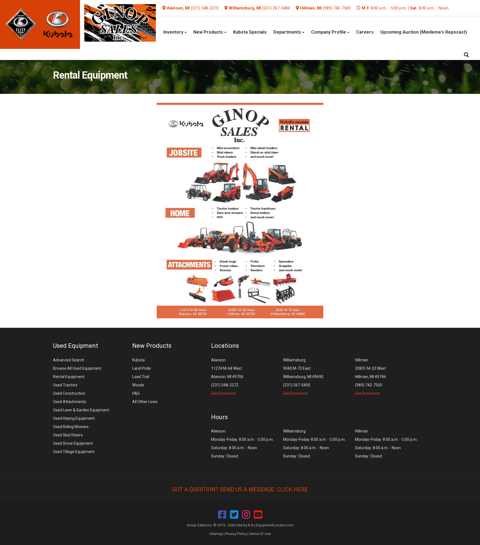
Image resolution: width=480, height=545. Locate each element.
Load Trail (140, 376)
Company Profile (329, 32)
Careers (365, 32)
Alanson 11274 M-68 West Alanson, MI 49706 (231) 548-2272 (227, 377)
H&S (136, 393)
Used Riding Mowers (71, 426)
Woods (138, 385)
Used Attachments (69, 401)
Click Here (292, 489)
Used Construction (69, 393)
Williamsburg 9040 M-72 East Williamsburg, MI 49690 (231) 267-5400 (303, 377)
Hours (219, 417)
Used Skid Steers (68, 435)
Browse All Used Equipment (77, 368)
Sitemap (216, 534)
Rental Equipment (68, 376)
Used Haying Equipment (74, 418)
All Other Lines (145, 401)
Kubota (138, 360)
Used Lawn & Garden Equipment (81, 410)
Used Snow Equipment (73, 443)
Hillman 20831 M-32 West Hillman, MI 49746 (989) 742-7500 (370, 377)
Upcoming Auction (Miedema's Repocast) (423, 32)
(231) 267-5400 (276, 8)
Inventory (173, 32)
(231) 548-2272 (205, 8)
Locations (225, 345)
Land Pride (141, 368)
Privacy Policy (236, 534)
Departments (287, 32)
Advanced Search (68, 360)
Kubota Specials (250, 32)
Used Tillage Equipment (73, 451)
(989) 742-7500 (337, 8)
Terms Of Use (260, 534)
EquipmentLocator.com (275, 525)
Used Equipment (75, 345)
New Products (208, 32)
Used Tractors (65, 385)
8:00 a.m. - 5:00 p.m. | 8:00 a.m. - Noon (405, 8)
